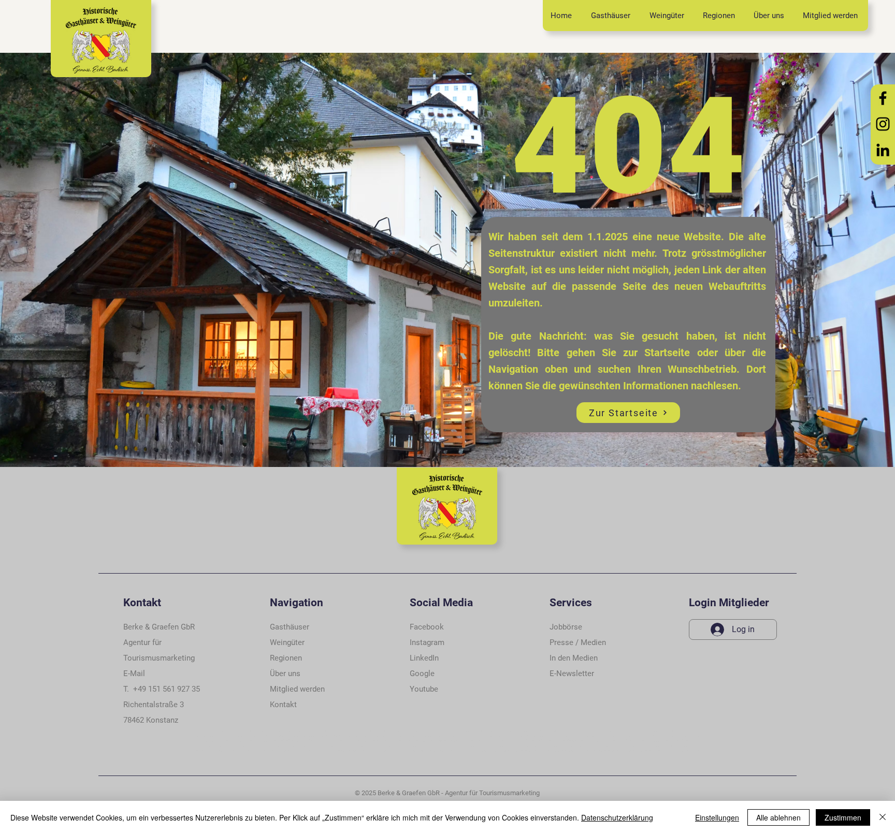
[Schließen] (882, 817)
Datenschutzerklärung (617, 817)
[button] (283, 704)
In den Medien (574, 658)
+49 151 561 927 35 (166, 689)
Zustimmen (843, 817)
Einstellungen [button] (717, 817)
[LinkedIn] (883, 150)
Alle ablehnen (778, 817)
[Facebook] (883, 98)
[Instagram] (883, 124)
